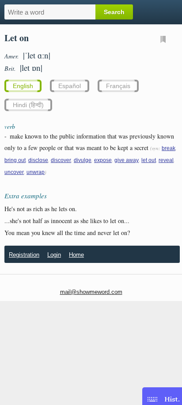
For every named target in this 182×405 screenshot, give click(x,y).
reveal (166, 160)
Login (54, 254)
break (168, 148)
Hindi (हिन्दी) (28, 104)
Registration (24, 254)
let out (148, 160)
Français (118, 85)
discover (61, 160)
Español (69, 85)
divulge (82, 160)
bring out (15, 160)
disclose (38, 160)
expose (103, 160)
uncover (14, 172)
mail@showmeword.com (91, 292)
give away (126, 160)
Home (76, 254)
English (23, 85)
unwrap (36, 172)
